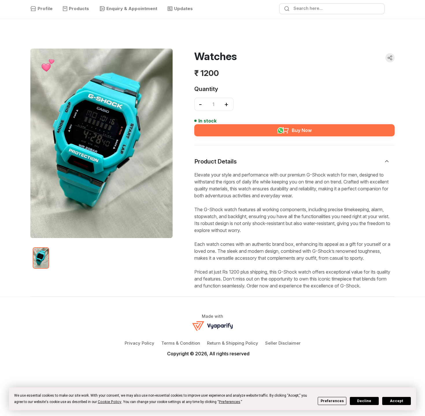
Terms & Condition (180, 343)
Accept (396, 401)
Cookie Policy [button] (109, 402)
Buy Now (302, 130)
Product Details (216, 161)
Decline (364, 401)
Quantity (206, 89)
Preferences (332, 401)
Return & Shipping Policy (232, 343)
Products (79, 8)
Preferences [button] (229, 402)
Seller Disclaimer (283, 343)
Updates (183, 8)
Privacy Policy (139, 343)
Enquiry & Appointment (131, 8)
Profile (45, 8)
